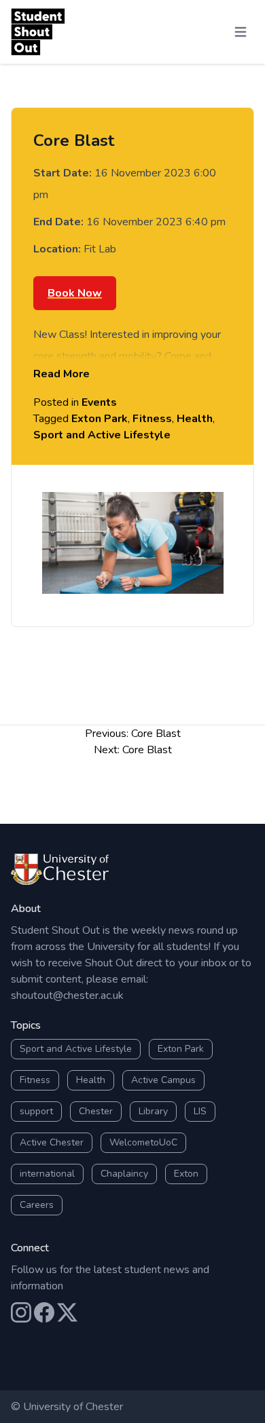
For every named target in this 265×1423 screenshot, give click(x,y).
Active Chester (52, 1142)
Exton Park (99, 418)
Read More (61, 373)
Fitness (152, 418)
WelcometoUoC (143, 1142)
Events (99, 402)
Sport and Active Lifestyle (102, 435)
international (47, 1173)
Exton (186, 1173)
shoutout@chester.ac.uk (67, 995)
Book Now (75, 293)
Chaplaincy (124, 1173)
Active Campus (163, 1080)
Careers (37, 1204)
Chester (96, 1111)
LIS (200, 1111)
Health (195, 418)
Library (153, 1111)
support (36, 1111)
